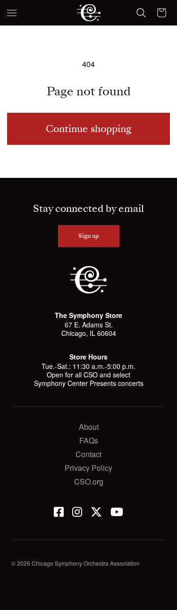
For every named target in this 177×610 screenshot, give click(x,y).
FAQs (88, 440)
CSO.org (88, 481)
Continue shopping (89, 129)
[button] (11, 12)
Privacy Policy (88, 467)
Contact (88, 454)
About (89, 426)
